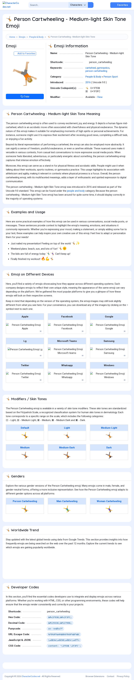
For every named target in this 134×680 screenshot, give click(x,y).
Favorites (122, 5)
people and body (76, 190)
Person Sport (111, 76)
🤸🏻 (67, 435)
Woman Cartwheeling (109, 501)
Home (12, 37)
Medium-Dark (67, 447)
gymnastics (103, 67)
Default (25, 427)
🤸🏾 (67, 455)
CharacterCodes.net (31, 676)
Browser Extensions (95, 676)
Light (67, 427)
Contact (110, 676)
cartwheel (90, 67)
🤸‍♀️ (109, 509)
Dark (109, 447)
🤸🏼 (109, 435)
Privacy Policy (123, 676)
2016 (88, 82)
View (99, 97)
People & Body (36, 37)
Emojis (22, 37)
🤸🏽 (25, 455)
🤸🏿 (109, 455)
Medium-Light (109, 427)
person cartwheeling (96, 70)
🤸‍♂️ (67, 509)
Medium (25, 447)
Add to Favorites (26, 53)
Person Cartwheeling (25, 501)
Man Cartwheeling (67, 501)
